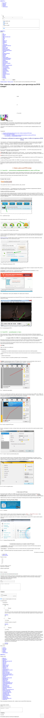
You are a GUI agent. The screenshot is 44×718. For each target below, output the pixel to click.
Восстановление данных (7, 50)
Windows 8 (4, 42)
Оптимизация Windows (7, 58)
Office (4, 37)
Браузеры (4, 46)
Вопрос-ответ (5, 48)
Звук (3, 52)
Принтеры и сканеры (6, 63)
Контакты (4, 4)
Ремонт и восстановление (7, 65)
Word (3, 43)
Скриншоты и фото (6, 68)
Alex (6, 554)
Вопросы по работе (6, 49)
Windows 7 (4, 41)
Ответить (6, 614)
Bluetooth (4, 34)
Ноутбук (4, 56)
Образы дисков (5, 57)
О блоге (4, 75)
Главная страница (3, 81)
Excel (4, 35)
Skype (4, 38)
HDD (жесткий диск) (6, 36)
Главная (4, 647)
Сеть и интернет (6, 67)
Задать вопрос (5, 6)
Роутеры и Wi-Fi (5, 66)
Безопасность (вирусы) (7, 45)
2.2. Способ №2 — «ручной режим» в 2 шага (13, 135)
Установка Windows (6, 73)
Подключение (5, 61)
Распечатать (5, 555)
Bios (3, 33)
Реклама (4, 5)
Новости (4, 3)
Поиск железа (5, 62)
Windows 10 (5, 40)
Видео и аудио (5, 47)
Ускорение (4, 72)
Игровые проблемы (6, 53)
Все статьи (4, 2)
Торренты (4, 71)
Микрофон (5, 54)
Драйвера (4, 51)
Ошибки (4, 60)
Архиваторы (5, 44)
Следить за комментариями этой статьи (9, 598)
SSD (3, 39)
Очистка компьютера (6, 59)
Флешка (4, 74)
